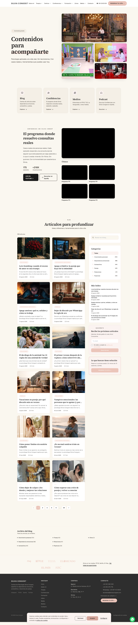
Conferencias (57, 3)
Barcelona (74, 589)
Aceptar (92, 618)
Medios (43, 604)
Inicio (42, 584)
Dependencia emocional (27, 542)
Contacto (90, 3)
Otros (92, 537)
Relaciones (58, 542)
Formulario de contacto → (108, 596)
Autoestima (23, 546)
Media (82, 3)
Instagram (14, 592)
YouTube (30, 592)
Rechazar (80, 618)
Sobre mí (31, 3)
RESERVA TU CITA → (117, 3)
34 (64, 508)
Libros (76, 3)
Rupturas (58, 546)
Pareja (57, 537)
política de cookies (42, 620)
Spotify (25, 592)
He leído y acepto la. (103, 346)
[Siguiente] (69, 508)
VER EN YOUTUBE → (29, 182)
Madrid (73, 584)
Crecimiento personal (26, 537)
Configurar (103, 618)
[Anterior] (33, 508)
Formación (67, 3)
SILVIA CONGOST (19, 3)
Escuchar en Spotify (48, 182)
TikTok (20, 592)
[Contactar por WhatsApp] (132, 619)
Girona (73, 595)
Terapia (38, 3)
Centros (46, 3)
